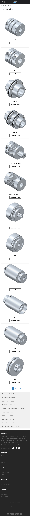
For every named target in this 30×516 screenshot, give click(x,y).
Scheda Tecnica (15, 43)
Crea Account (4, 482)
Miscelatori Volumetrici (8, 419)
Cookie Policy (4, 494)
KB (15, 225)
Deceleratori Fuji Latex (8, 401)
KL (15, 317)
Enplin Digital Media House (19, 511)
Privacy (3, 492)
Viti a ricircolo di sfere (8, 412)
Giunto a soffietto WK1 (15, 163)
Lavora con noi (4, 462)
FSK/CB (15, 132)
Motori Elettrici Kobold (8, 423)
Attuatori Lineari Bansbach (9, 397)
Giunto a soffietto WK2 (15, 194)
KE (15, 256)
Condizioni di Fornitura (6, 460)
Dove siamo (3, 457)
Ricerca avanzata (5, 472)
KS (15, 379)
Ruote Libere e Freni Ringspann (10, 426)
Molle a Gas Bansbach (8, 394)
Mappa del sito (4, 496)
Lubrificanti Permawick (8, 404)
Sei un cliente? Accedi (6, 484)
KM (15, 348)
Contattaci (3, 474)
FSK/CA (15, 101)
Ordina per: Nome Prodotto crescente (19, 14)
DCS (15, 70)
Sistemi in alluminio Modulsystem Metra (13, 408)
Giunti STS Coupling (7, 415)
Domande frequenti (5, 470)
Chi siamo (3, 455)
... (25, 388)
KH (15, 286)
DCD (15, 40)
